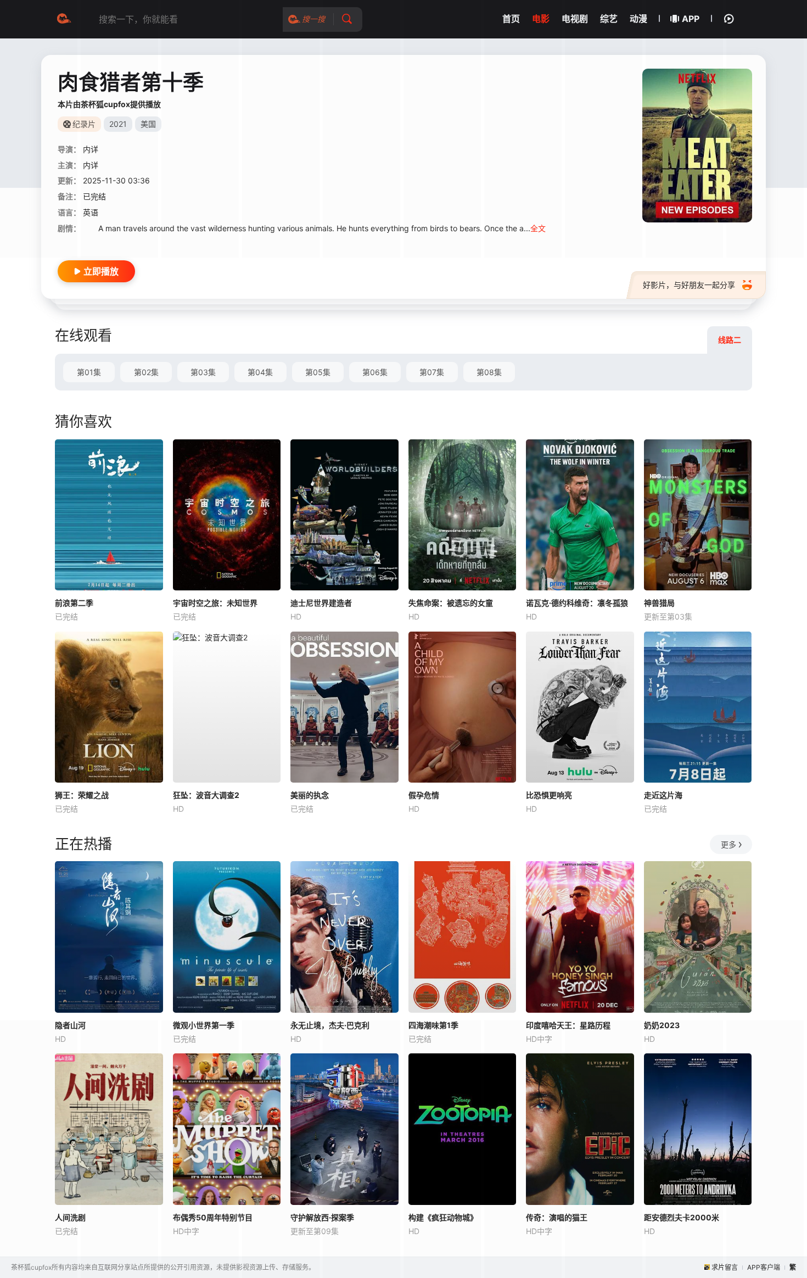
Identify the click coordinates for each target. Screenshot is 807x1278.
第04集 (260, 372)
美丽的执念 (309, 795)
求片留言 (724, 1267)
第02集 (146, 372)
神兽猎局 (659, 602)
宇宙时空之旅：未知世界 (215, 602)
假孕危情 (423, 795)
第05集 (317, 372)
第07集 (431, 372)
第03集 (203, 372)
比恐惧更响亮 (549, 795)
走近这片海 (663, 795)
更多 (728, 844)
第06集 (375, 372)
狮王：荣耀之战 (82, 795)
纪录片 (84, 124)
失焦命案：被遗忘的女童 (450, 602)
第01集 (89, 372)
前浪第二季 (74, 602)
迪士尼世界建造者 (321, 602)
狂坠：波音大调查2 (206, 795)
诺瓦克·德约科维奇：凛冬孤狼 (577, 602)
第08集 (489, 372)
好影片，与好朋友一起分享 (689, 284)
